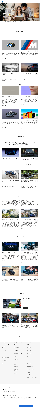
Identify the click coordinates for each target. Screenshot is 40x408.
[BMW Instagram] (18, 380)
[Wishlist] (35, 1)
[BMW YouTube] (20, 380)
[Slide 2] (20, 61)
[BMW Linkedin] (21, 380)
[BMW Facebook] (17, 380)
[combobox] (37, 325)
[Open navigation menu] (37, 1)
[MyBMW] (31, 1)
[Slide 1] (19, 61)
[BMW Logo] (3, 2)
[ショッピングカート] (33, 1)
